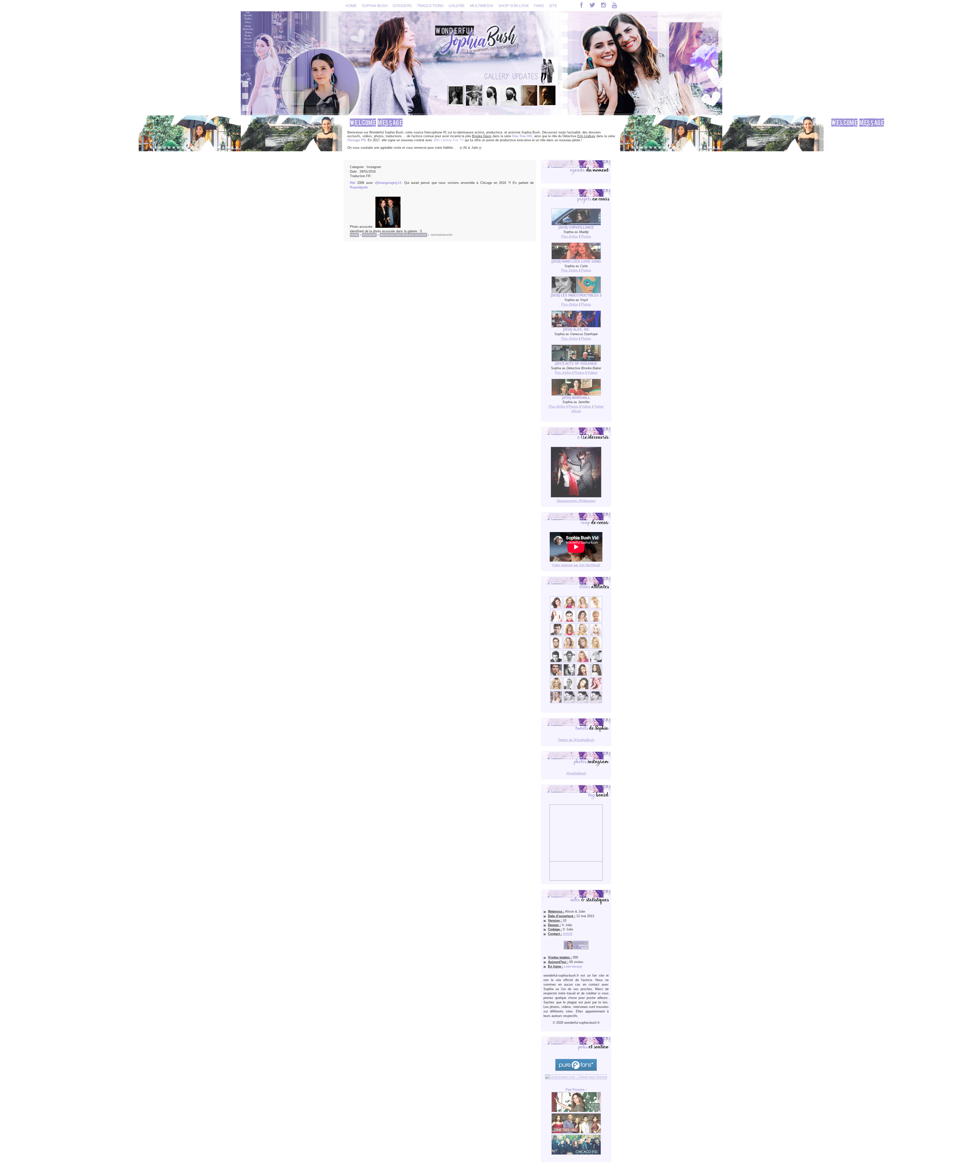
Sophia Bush (375, 5)
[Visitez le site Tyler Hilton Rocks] (556, 661)
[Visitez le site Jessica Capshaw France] (596, 621)
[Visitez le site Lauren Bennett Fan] (596, 634)
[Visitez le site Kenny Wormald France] (556, 634)
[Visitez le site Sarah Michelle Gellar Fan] (583, 661)
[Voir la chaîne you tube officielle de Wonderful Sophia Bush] (614, 5)
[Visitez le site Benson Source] (569, 607)
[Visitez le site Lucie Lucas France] (596, 675)
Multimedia (481, 5)
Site (553, 5)
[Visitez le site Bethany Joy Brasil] (569, 648)
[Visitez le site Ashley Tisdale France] (596, 648)
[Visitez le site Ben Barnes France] (569, 661)
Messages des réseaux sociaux (403, 235)
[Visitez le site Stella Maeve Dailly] (583, 688)
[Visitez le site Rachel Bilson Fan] (596, 688)
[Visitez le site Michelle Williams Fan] (596, 607)
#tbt (352, 183)
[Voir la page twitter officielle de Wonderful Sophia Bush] (592, 5)
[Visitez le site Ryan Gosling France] (556, 648)
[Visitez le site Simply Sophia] (583, 621)
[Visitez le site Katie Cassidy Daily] (596, 661)
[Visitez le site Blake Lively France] (569, 675)
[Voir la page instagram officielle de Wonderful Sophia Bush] (603, 5)
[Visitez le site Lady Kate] (569, 688)
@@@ (568, 934)
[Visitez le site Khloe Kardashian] (556, 688)
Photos (586, 236)
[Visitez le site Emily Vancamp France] (569, 634)
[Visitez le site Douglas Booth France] (569, 621)
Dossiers (402, 5)
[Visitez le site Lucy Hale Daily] (583, 675)
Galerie (457, 5)
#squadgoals (359, 187)
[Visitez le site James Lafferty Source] (556, 675)
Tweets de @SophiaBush (576, 740)
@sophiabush (576, 773)
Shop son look (513, 5)
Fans (539, 5)
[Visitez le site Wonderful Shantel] (583, 648)
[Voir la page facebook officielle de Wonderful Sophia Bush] (581, 5)
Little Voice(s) (573, 966)
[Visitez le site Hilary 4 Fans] (583, 607)
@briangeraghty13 (388, 183)
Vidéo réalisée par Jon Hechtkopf (576, 565)
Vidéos (592, 373)
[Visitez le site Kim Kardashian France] (556, 607)
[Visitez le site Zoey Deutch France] (556, 621)
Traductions (430, 5)
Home (351, 5)
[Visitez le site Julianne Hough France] (583, 634)
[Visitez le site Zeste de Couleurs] (556, 702)
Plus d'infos (569, 236)
